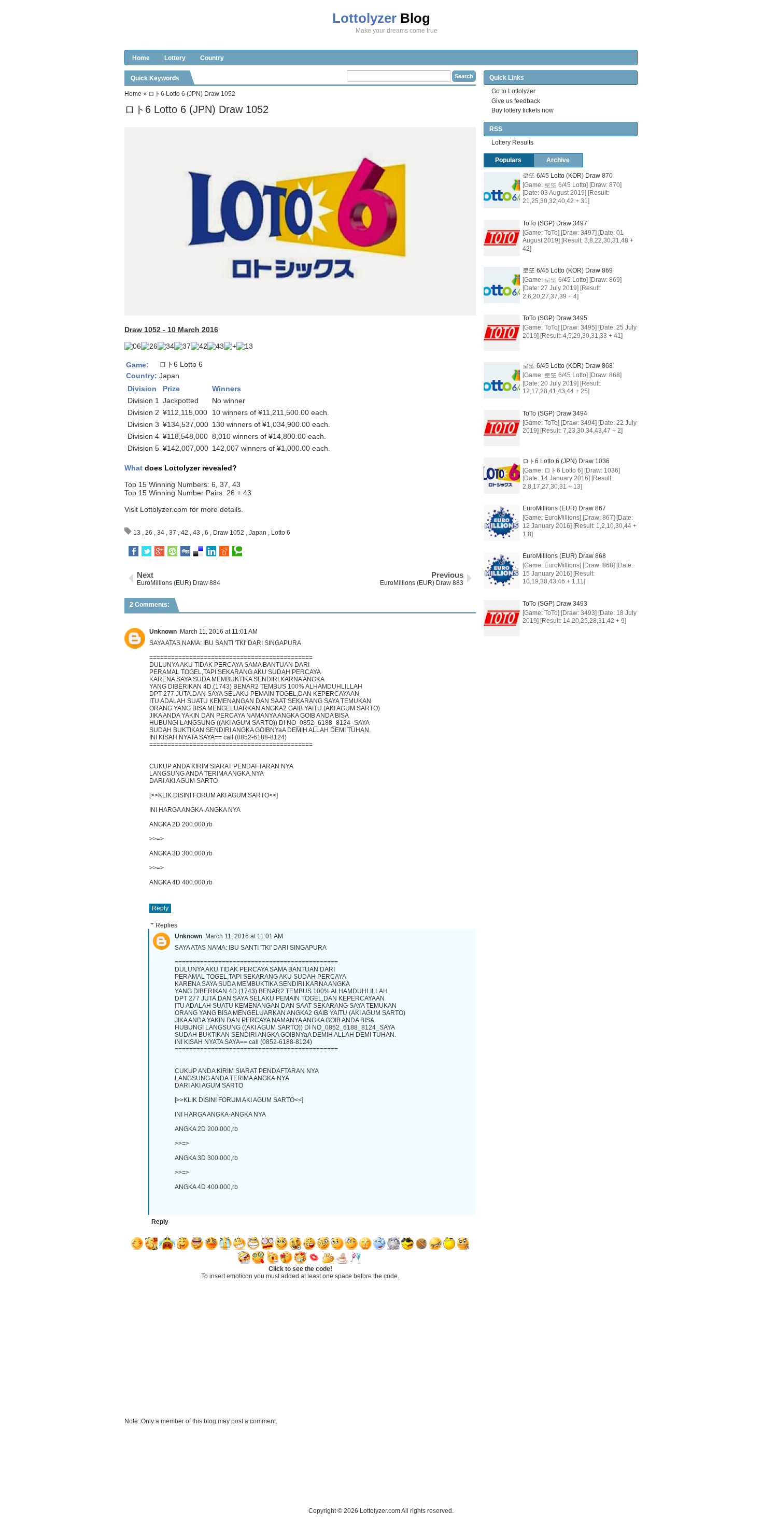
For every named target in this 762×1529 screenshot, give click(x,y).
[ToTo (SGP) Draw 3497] (502, 238)
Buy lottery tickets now (522, 110)
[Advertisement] (313, 1482)
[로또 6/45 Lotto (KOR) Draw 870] (502, 190)
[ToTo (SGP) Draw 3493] (502, 618)
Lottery (175, 58)
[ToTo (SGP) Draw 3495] (502, 333)
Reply (160, 908)
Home (141, 58)
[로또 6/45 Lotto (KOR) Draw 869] (502, 285)
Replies (166, 925)
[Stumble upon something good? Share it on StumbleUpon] (172, 551)
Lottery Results (512, 142)
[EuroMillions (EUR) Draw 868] (502, 570)
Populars (508, 160)
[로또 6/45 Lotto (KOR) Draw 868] (502, 380)
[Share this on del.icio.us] (198, 551)
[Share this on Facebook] (133, 551)
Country (212, 58)
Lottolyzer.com (164, 509)
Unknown (163, 631)
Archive (558, 160)
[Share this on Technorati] (237, 551)
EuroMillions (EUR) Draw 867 (564, 508)
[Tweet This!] (146, 551)
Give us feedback (515, 101)
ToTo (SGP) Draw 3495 (555, 318)
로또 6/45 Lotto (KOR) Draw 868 (568, 365)
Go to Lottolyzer (513, 91)
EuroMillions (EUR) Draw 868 (564, 556)
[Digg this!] (185, 551)
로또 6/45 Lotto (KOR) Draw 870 (568, 175)
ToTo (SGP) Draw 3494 (555, 413)
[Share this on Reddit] (224, 551)
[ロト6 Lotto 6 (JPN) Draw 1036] (502, 476)
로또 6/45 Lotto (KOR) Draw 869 (568, 270)
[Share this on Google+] (159, 551)
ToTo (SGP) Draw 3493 (555, 603)
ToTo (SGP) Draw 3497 (555, 223)
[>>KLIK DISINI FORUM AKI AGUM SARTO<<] (213, 795)
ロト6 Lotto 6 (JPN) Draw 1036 (566, 461)
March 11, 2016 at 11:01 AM (219, 631)
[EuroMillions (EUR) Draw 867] (502, 523)
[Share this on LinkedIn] (211, 551)
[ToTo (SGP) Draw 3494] (502, 428)
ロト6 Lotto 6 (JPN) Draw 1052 (196, 109)
